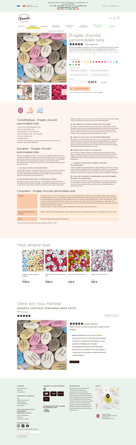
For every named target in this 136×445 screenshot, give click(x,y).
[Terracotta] (93, 62)
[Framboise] (105, 62)
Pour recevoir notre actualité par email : (27, 429)
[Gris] (73, 62)
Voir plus (74, 361)
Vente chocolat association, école (98, 26)
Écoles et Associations (22, 415)
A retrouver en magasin (23, 419)
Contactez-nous (21, 392)
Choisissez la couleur (74, 59)
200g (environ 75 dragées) (78, 70)
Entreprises (20, 417)
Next (64, 92)
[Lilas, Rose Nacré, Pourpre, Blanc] (102, 62)
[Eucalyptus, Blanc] (79, 65)
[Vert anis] (73, 65)
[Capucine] (90, 62)
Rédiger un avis (94, 44)
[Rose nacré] (108, 62)
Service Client (20, 405)
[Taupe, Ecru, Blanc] (79, 62)
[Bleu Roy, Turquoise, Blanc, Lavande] (70, 65)
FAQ (18, 398)
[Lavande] (114, 62)
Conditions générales (22, 403)
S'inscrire (22, 436)
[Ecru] (82, 62)
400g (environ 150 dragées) (99, 70)
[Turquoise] (117, 62)
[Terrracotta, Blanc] (96, 62)
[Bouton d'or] (88, 62)
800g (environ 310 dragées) (79, 74)
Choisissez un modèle (74, 67)
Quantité (71, 79)
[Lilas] (111, 62)
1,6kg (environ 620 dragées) (100, 74)
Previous (19, 92)
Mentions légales (21, 402)
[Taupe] (76, 62)
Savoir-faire (20, 390)
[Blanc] (70, 62)
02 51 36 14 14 (105, 6)
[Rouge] (99, 62)
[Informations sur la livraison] (46, 410)
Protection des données (23, 400)
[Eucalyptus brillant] (76, 65)
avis (87, 44)
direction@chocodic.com (114, 6)
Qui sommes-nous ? (22, 388)
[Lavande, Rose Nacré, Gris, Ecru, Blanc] (85, 62)
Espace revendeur (112, 26)
